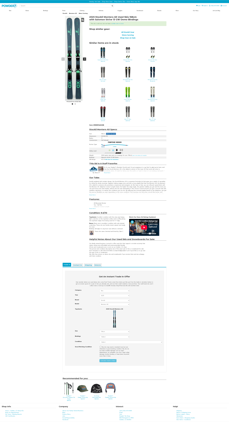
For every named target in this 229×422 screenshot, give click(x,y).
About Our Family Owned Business (72, 411)
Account (224, 5)
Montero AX (73, 13)
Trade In (67, 264)
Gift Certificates (10, 416)
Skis (10, 10)
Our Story (195, 10)
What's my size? (111, 134)
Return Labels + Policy (183, 414)
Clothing (82, 10)
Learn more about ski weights (139, 155)
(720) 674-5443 (214, 5)
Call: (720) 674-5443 (125, 411)
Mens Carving (83, 13)
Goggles (120, 10)
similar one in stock (118, 24)
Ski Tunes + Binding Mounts (13, 414)
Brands (159, 10)
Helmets (101, 10)
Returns (98, 265)
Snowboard (140, 10)
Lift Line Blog (216, 10)
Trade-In (205, 5)
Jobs (63, 416)
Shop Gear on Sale (128, 38)
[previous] (63, 59)
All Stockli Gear (127, 32)
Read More (107, 173)
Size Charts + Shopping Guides (185, 418)
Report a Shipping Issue (183, 412)
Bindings (45, 10)
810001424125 (98, 125)
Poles (63, 10)
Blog (63, 412)
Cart (199, 5)
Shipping (88, 265)
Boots (27, 10)
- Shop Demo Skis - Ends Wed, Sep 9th (126, 2)
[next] (84, 59)
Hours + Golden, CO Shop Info (14, 411)
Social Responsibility (68, 418)
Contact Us (77, 265)
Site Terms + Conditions (183, 420)
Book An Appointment (12, 412)
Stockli (65, 13)
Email (120, 412)
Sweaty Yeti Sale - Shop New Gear (101, 2)
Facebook (65, 420)
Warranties (179, 416)
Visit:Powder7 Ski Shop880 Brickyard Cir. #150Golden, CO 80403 (126, 417)
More (177, 10)
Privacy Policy (66, 414)
